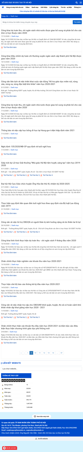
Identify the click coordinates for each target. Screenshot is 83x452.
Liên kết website (11, 363)
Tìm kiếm (77, 22)
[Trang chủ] (3, 7)
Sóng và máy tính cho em (14, 7)
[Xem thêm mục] (81, 7)
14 (53, 353)
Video (28, 7)
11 (40, 353)
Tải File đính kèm (10, 47)
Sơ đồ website (43, 439)
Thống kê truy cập (10, 376)
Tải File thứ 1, (8, 175)
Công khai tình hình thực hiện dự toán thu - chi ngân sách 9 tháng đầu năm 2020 (38, 240)
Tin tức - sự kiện (66, 7)
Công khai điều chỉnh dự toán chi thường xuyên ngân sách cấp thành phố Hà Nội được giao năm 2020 (41, 57)
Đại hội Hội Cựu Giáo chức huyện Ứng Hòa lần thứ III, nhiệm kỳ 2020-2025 (35, 184)
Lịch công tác (54, 7)
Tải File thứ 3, (34, 175)
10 (35, 353)
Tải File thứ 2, (21, 175)
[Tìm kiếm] (77, 2)
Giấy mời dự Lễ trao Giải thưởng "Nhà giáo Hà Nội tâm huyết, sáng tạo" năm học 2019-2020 (41, 164)
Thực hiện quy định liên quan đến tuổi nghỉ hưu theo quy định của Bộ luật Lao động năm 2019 (40, 204)
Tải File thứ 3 (34, 232)
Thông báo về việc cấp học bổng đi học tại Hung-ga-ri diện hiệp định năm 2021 (38, 130)
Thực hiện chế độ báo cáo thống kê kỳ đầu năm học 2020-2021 (30, 284)
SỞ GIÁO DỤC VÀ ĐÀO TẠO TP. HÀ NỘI (17, 3)
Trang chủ (4, 16)
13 (48, 353)
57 (61, 353)
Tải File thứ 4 (47, 175)
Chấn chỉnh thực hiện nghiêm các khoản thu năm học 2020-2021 (31, 261)
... (57, 353)
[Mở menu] (81, 2)
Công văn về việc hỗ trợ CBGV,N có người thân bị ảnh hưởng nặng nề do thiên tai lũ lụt (41, 222)
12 (44, 353)
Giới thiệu (44, 7)
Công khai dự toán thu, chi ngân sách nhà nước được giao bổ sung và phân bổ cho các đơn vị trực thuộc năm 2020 (41, 31)
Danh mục (35, 7)
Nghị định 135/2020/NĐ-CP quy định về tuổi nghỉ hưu (26, 146)
